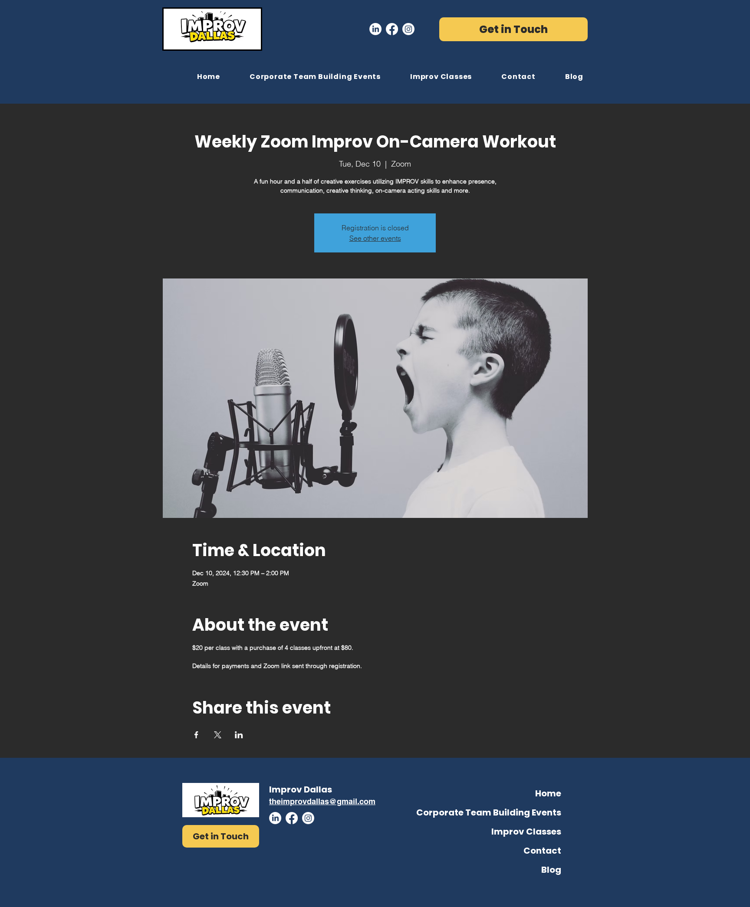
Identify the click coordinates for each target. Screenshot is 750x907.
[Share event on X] (218, 734)
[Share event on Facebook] (196, 734)
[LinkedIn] (375, 29)
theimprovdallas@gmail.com (322, 801)
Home (548, 793)
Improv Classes (526, 831)
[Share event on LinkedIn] (239, 734)
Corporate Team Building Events (517, 812)
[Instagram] (408, 29)
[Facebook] (392, 29)
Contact (542, 851)
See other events (375, 238)
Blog (551, 870)
